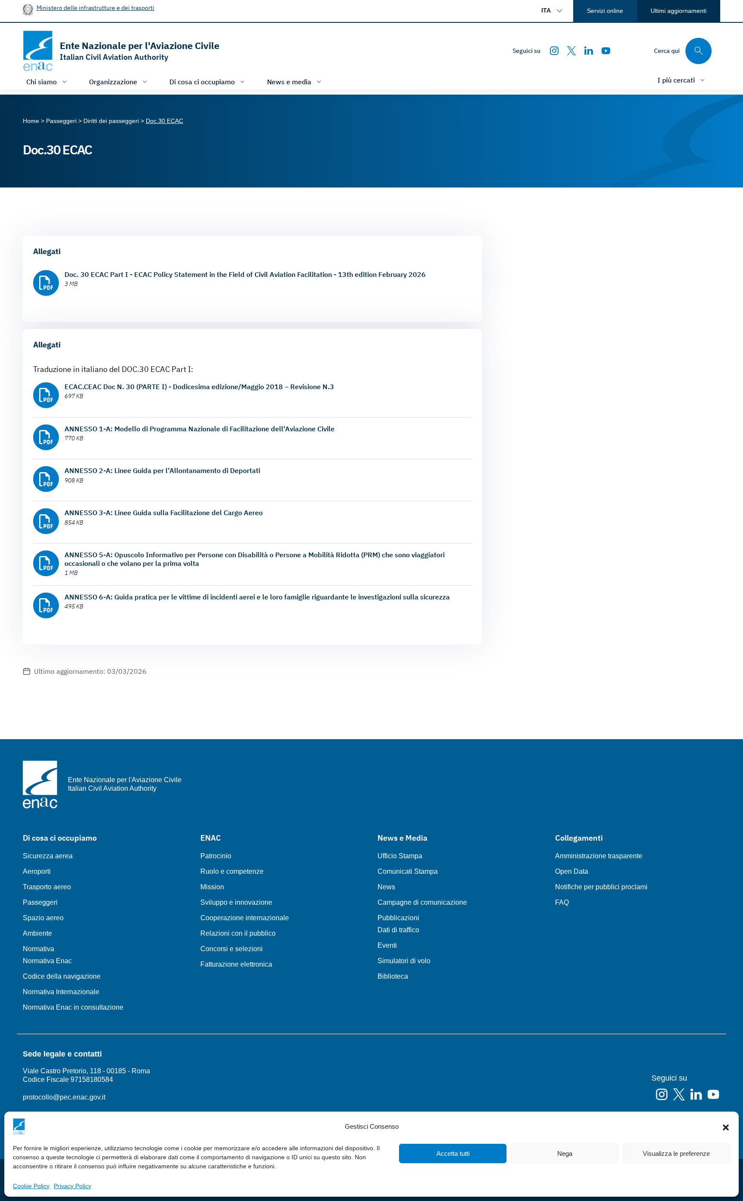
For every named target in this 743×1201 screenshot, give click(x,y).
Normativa (38, 948)
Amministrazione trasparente (598, 856)
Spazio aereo (43, 917)
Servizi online (605, 10)
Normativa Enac (47, 960)
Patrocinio (215, 856)
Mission (212, 887)
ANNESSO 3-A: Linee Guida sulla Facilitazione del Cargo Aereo (163, 512)
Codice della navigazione (62, 976)
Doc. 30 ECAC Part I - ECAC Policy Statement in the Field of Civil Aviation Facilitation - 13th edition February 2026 (245, 274)
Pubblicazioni (398, 917)
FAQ (562, 902)
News (386, 887)
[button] (726, 1126)
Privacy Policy (72, 1186)
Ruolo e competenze (232, 871)
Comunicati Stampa (408, 871)
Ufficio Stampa (400, 856)
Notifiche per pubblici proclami (601, 887)
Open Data (571, 871)
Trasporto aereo (47, 887)
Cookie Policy (31, 1186)
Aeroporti (37, 871)
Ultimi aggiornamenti (678, 10)
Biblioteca (393, 976)
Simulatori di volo (404, 960)
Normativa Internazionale (61, 991)
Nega (564, 1153)
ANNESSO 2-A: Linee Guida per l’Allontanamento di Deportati (162, 470)
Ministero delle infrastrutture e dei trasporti (95, 7)
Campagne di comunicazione (422, 902)
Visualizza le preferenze (676, 1153)
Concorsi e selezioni (231, 948)
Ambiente (37, 933)
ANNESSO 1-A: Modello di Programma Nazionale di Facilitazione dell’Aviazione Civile (199, 428)
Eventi (387, 945)
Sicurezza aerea (48, 856)
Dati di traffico (398, 930)
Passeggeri (40, 902)
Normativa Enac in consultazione (73, 1007)
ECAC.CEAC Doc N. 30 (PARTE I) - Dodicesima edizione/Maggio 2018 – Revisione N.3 (199, 386)
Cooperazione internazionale (244, 917)
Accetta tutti (453, 1153)
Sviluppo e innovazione (236, 902)
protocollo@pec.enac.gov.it (64, 1097)
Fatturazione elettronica (236, 964)
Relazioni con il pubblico (238, 933)
